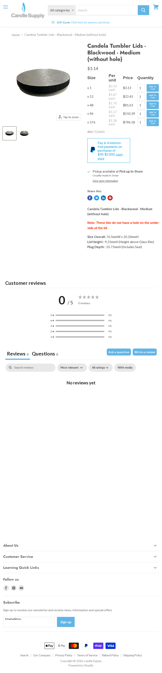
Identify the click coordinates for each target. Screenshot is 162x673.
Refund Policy (110, 655)
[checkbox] (125, 368)
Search (24, 655)
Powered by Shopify (81, 665)
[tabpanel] (81, 396)
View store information (105, 181)
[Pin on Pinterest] (110, 197)
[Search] (143, 10)
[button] (81, 315)
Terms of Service (87, 655)
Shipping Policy (132, 655)
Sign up (65, 622)
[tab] (45, 354)
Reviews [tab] (17, 354)
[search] (107, 10)
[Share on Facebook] (89, 197)
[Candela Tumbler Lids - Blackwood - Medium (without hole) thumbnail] (9, 133)
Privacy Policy (63, 655)
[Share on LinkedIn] (103, 197)
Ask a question (118, 352)
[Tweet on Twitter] (96, 197)
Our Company (42, 655)
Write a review (144, 352)
